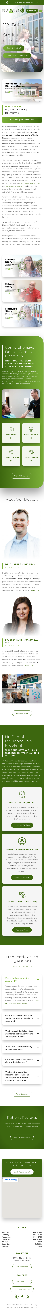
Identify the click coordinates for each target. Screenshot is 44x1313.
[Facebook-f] (22, 1296)
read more (34, 590)
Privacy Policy (13, 1307)
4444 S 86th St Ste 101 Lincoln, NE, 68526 (24, 3)
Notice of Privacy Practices (28, 1307)
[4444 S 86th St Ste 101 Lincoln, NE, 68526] (7, 2)
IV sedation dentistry (15, 186)
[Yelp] (28, 1296)
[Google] (16, 1296)
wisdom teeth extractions (29, 183)
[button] (40, 11)
